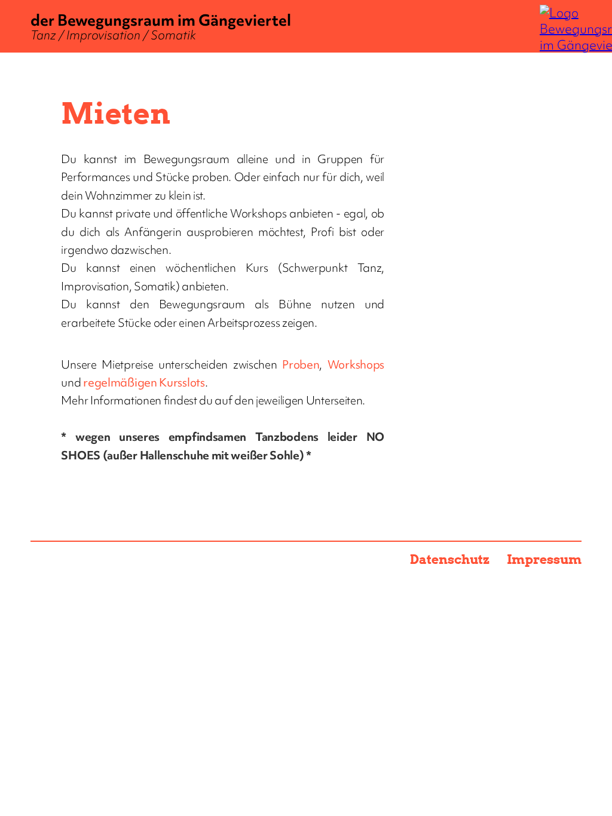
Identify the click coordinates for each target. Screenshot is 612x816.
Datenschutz (450, 559)
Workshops (356, 364)
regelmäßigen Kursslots (143, 382)
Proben (300, 364)
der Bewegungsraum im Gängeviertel (160, 26)
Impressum (544, 559)
